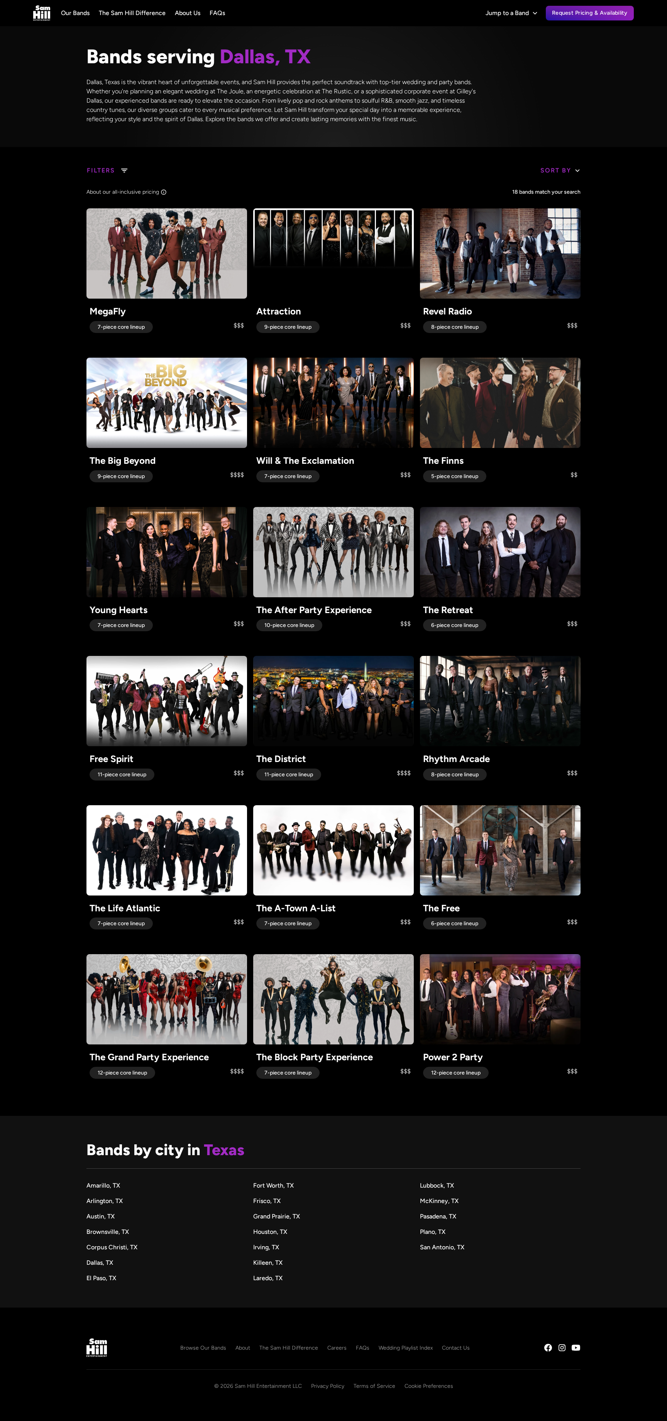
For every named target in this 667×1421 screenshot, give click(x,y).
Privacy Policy (327, 1386)
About (242, 1348)
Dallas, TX (99, 1262)
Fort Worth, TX (273, 1185)
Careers (337, 1348)
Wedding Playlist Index (406, 1348)
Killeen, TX (268, 1262)
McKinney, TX (439, 1201)
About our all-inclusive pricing (122, 192)
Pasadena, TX (438, 1216)
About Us (187, 13)
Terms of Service (374, 1386)
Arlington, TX (104, 1201)
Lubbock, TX (437, 1185)
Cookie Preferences (429, 1386)
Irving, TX (266, 1247)
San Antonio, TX (442, 1247)
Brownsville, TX (107, 1231)
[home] (41, 13)
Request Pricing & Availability (590, 12)
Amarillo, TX (103, 1185)
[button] (512, 13)
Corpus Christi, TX (111, 1247)
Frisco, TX (267, 1201)
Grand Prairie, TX (276, 1216)
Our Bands (75, 13)
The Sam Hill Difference (132, 13)
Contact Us (456, 1348)
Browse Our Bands (203, 1348)
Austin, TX (100, 1216)
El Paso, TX (101, 1278)
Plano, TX (432, 1231)
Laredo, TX (268, 1278)
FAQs (217, 13)
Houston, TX (270, 1231)
